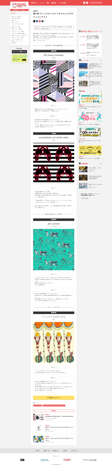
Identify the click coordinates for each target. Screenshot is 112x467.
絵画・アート (15, 20)
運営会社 (38, 450)
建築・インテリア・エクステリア (19, 35)
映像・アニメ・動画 (16, 27)
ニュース (41, 3)
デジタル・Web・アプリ (17, 39)
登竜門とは (34, 3)
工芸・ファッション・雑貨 (18, 31)
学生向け (14, 42)
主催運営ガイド (56, 450)
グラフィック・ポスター (17, 29)
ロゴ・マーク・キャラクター (18, 24)
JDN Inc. (59, 464)
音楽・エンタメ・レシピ (17, 41)
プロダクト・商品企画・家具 (18, 33)
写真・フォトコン (16, 22)
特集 (48, 3)
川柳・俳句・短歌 (16, 18)
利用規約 (65, 450)
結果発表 (53, 3)
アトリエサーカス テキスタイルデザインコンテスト (54, 405)
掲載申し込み (47, 450)
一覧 (101, 60)
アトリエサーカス (37, 405)
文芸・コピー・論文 (16, 16)
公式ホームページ (54, 397)
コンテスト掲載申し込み (20, 51)
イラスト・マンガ (16, 25)
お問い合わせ (74, 450)
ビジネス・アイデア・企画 (18, 37)
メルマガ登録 (62, 3)
